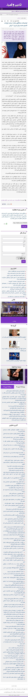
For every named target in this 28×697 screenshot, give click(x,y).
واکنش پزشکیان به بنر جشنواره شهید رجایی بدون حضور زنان (14, 500)
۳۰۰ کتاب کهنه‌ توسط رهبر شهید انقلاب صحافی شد (13, 552)
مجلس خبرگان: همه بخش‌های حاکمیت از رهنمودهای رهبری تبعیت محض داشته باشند (14, 284)
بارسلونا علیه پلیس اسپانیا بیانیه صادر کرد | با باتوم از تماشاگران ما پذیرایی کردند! (14, 582)
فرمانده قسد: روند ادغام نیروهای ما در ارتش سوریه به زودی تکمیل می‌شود (14, 659)
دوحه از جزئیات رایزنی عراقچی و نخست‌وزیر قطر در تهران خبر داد (14, 394)
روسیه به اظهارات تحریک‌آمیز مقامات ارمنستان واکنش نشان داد (14, 430)
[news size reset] (14, 21)
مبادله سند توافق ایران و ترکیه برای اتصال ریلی (14, 667)
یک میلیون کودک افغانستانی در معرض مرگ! (14, 509)
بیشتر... (14, 321)
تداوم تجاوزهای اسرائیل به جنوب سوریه (15, 521)
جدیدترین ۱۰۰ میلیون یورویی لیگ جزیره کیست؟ (14, 656)
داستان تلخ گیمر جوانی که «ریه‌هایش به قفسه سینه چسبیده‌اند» (14, 350)
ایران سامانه (11, 695)
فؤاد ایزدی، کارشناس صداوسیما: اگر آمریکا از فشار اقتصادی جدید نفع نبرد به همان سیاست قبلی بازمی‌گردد (14, 474)
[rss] (1, 14)
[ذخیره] (7, 21)
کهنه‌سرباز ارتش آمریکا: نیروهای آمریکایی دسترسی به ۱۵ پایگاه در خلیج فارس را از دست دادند (14, 653)
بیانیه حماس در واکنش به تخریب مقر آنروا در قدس (14, 549)
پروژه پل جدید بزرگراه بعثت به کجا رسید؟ (15, 466)
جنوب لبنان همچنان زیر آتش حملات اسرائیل (14, 620)
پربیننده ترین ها (20, 387)
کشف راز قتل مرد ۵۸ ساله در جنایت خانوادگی (14, 662)
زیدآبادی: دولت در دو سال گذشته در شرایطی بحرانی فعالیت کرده (14, 565)
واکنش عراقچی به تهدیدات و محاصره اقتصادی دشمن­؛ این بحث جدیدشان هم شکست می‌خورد (14, 670)
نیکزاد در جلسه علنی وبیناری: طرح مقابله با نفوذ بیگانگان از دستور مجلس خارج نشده (14, 543)
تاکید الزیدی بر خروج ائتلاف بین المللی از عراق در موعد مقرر (14, 637)
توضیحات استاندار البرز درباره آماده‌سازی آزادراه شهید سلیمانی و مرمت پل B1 (14, 438)
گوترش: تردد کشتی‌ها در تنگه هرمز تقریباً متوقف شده (14, 595)
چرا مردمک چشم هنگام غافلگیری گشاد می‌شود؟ (14, 585)
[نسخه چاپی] (1, 21)
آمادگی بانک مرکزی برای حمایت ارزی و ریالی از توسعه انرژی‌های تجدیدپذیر (14, 574)
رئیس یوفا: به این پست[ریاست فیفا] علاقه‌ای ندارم (13, 614)
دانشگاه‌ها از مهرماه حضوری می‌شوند (17, 412)
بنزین (13, 200)
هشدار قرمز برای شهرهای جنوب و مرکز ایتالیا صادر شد (14, 457)
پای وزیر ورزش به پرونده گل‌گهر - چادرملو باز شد (13, 546)
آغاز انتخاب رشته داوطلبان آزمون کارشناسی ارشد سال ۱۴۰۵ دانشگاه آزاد (14, 403)
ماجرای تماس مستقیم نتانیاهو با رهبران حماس (15, 391)
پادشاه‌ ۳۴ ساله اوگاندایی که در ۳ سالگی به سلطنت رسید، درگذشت (14, 479)
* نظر (24, 244)
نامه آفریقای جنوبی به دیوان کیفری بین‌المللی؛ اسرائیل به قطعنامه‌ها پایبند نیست (14, 278)
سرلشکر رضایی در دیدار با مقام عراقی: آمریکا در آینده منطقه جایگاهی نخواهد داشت (14, 555)
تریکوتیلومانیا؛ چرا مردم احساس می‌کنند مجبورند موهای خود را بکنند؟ (14, 623)
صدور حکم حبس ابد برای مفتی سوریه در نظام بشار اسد (14, 607)
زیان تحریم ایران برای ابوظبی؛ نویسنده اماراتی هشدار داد (14, 601)
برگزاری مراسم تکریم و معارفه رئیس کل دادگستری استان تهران (14, 674)
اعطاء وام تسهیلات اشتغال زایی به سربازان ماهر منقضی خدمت (14, 453)
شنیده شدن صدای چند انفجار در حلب (15, 648)
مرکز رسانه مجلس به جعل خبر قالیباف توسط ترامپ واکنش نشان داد (14, 588)
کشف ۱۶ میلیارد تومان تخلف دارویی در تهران (16, 275)
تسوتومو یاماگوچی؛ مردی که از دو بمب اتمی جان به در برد (14, 338)
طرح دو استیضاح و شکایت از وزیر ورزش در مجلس (13, 527)
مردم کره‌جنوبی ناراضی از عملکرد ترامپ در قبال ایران (14, 561)
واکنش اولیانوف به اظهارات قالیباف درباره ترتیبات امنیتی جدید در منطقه (14, 664)
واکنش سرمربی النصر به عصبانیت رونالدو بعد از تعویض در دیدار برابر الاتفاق (14, 539)
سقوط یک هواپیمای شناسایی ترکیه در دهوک (14, 650)
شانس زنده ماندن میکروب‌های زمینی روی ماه (14, 626)
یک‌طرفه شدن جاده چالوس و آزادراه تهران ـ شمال (14, 519)
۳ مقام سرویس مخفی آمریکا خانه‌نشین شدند (14, 529)
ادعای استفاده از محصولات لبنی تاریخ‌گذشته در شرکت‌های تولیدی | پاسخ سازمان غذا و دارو (14, 532)
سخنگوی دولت (17, 200)
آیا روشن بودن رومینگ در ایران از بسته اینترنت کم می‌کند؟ (14, 490)
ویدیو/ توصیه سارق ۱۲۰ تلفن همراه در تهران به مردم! (13, 383)
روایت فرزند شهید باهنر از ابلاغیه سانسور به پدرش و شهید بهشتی (14, 512)
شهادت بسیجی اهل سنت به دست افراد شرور (14, 616)
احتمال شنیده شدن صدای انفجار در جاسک (15, 618)
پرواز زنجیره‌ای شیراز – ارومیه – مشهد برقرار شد (14, 503)
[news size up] (18, 21)
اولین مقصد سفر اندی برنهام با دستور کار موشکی (13, 604)
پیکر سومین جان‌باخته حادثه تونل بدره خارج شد (14, 558)
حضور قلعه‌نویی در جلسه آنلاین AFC (16, 493)
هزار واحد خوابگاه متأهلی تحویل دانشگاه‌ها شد (14, 486)
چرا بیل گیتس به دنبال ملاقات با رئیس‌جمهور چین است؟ (14, 496)
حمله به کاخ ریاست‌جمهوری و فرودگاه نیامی (16, 297)
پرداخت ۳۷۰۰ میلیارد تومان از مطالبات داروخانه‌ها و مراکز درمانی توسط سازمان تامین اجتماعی (14, 415)
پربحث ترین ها (7, 387)
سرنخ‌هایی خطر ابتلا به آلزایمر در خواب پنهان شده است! (14, 450)
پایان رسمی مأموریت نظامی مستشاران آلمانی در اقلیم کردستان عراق (14, 516)
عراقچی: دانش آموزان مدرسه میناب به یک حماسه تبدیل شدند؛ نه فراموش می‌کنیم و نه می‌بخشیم (14, 288)
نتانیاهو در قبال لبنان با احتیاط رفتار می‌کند (16, 273)
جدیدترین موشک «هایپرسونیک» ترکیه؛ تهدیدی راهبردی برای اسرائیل (14, 578)
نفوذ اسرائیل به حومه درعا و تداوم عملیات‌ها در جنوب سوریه (14, 643)
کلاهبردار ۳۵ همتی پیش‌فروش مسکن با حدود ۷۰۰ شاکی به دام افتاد (14, 506)
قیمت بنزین (10, 200)
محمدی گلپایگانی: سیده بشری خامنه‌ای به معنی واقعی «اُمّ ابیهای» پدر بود (14, 592)
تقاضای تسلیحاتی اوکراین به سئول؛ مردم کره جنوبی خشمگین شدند (14, 434)
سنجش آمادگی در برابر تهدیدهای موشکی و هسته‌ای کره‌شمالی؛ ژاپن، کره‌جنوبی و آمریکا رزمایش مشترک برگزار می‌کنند (14, 292)
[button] (26, 376)
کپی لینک (24, 226)
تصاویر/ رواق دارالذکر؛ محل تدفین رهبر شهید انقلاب (14, 315)
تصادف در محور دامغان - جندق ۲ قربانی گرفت (14, 460)
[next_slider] (26, 376)
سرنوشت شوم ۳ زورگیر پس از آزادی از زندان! (16, 361)
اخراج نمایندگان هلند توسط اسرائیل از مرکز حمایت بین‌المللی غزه (14, 536)
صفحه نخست (14, 685)
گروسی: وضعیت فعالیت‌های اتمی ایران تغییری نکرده (14, 410)
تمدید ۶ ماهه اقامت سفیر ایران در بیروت (15, 571)
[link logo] (14, 5)
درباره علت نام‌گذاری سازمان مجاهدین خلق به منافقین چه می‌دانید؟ (14, 442)
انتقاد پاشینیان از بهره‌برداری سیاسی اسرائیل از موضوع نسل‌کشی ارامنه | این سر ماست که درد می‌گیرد (14, 611)
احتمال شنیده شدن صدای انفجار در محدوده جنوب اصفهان (14, 463)
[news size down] (11, 21)
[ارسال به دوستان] (4, 21)
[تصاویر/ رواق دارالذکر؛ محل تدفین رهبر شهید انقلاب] (14, 309)
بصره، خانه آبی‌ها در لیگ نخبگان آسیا (17, 408)
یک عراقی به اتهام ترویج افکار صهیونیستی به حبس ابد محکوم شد (14, 568)
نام (24, 237)
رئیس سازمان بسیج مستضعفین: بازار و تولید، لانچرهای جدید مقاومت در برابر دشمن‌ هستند (14, 419)
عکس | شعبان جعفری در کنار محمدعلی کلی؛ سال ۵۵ (14, 524)
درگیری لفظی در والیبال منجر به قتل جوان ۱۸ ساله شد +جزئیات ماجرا (14, 678)
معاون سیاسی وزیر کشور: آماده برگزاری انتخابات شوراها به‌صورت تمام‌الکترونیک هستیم (14, 633)
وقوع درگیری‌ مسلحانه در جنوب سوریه (15, 468)
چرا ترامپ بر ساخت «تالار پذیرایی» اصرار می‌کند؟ (13, 599)
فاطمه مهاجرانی (4, 200)
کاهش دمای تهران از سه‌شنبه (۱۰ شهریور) (17, 281)
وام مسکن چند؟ (20, 646)
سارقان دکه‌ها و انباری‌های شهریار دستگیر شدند (14, 640)
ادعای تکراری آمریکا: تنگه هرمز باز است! (16, 406)
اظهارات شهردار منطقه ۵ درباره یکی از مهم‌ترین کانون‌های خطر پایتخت (14, 629)
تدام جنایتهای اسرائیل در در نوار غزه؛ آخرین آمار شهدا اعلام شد (14, 446)
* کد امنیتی (23, 253)
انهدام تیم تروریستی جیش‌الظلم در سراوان (20, 11)
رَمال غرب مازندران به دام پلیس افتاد (16, 470)
